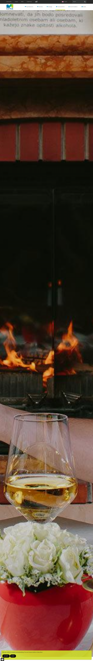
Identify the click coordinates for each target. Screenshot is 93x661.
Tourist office (9, 1)
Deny (13, 656)
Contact (16, 1)
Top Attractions (29, 6)
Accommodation (73, 6)
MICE (22, 1)
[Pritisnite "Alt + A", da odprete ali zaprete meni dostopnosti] (2, 659)
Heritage (50, 6)
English (65, 1)
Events (84, 6)
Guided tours (29, 1)
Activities (41, 6)
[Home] (9, 7)
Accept (6, 656)
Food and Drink (60, 6)
